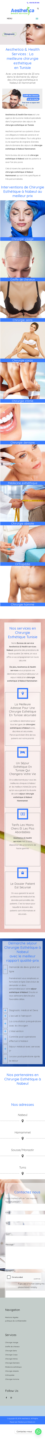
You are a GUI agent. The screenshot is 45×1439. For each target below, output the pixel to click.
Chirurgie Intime (11, 1359)
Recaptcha (10, 1271)
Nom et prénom (13, 1202)
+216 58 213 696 (34, 3)
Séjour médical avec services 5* (24, 1048)
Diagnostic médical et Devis (23, 1010)
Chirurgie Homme (12, 1379)
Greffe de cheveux (12, 1346)
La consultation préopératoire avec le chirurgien (25, 1023)
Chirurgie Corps (11, 1355)
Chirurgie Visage (11, 1342)
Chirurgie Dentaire (12, 1363)
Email (8, 1212)
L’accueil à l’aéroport (20, 1015)
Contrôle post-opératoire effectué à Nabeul (22, 1038)
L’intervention (16, 1031)
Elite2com (31, 1422)
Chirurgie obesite (12, 1371)
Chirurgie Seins (11, 1351)
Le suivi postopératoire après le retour (24, 1058)
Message (10, 1244)
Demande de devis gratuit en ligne (24, 969)
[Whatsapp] (38, 1431)
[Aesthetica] (22, 11)
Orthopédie (9, 1375)
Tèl (7, 1223)
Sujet (8, 1234)
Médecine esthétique (13, 1367)
